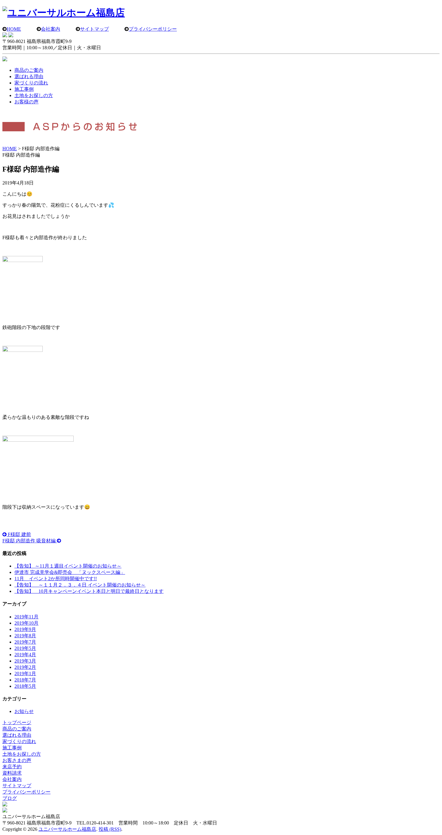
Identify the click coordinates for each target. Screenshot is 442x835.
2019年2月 (25, 667)
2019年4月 (25, 654)
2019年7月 (25, 642)
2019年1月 (25, 673)
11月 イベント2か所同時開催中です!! (55, 578)
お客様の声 (26, 101)
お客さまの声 (16, 760)
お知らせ (24, 711)
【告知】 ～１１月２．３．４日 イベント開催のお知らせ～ (80, 584)
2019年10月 (26, 623)
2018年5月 (25, 686)
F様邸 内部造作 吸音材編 (29, 540)
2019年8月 (25, 635)
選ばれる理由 (28, 76)
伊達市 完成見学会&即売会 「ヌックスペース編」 (69, 572)
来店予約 (12, 766)
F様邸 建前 (19, 534)
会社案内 (50, 29)
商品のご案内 (28, 70)
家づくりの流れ (31, 82)
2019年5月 (25, 648)
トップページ (16, 722)
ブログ (9, 798)
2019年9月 (25, 629)
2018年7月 (25, 679)
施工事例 (24, 89)
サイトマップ (94, 29)
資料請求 (12, 773)
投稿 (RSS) (110, 829)
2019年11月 (26, 616)
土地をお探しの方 (33, 95)
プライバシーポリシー (153, 29)
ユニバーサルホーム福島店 (67, 829)
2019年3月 (25, 660)
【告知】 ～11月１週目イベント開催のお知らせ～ (67, 565)
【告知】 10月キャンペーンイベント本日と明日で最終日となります (89, 591)
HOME (14, 29)
